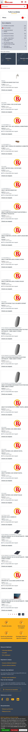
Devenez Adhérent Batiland (9, 663)
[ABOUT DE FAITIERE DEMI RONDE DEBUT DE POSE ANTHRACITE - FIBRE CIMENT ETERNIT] (17, 322)
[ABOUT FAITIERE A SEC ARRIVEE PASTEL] (17, 445)
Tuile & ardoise (7, 27)
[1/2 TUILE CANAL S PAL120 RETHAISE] (17, 98)
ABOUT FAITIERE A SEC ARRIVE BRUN (11, 429)
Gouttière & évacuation (9, 25)
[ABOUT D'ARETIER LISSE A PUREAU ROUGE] (17, 275)
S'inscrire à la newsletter (11, 689)
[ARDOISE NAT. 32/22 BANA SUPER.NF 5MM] (17, 575)
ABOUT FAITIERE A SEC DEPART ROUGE (11, 495)
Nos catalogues (6, 655)
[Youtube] (12, 699)
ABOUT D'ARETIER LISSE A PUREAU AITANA (12, 259)
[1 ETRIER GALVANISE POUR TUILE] (17, 76)
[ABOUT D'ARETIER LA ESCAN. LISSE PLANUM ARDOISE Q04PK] (17, 230)
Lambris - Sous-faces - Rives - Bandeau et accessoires (9, 39)
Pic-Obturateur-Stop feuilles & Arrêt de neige (9, 43)
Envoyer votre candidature (9, 677)
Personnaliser (23, 730)
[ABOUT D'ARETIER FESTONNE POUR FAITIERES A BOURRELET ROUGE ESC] (17, 206)
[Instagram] (7, 699)
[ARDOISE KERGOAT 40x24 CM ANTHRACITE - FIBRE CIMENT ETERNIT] (17, 553)
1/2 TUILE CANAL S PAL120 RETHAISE (11, 104)
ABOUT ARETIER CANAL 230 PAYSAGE (11, 168)
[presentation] (1, 2)
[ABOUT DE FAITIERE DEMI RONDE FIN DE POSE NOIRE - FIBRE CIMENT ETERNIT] (17, 377)
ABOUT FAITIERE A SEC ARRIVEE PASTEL (11, 451)
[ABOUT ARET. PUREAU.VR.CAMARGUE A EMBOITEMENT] (17, 141)
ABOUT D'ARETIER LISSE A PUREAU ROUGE (12, 281)
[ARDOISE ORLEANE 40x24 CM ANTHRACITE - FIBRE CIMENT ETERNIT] (17, 596)
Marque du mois (6, 711)
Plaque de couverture (8, 33)
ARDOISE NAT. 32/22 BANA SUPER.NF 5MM (12, 580)
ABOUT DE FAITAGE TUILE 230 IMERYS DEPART (13, 303)
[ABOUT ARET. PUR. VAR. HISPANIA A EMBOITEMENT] (17, 120)
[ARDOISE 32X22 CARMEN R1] (17, 511)
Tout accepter (5, 730)
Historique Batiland (7, 650)
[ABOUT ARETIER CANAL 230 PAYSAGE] (17, 162)
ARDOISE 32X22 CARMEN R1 (8, 517)
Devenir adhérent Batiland (9, 665)
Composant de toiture (9, 35)
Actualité (4, 652)
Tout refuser (14, 730)
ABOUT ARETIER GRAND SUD (9, 190)
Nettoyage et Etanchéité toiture (8, 47)
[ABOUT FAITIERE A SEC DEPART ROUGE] (17, 489)
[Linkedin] (17, 699)
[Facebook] (2, 699)
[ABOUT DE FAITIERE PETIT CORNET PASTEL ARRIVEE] (17, 403)
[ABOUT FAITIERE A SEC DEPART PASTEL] (17, 467)
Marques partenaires (7, 709)
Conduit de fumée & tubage (8, 31)
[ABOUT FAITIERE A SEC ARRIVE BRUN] (17, 423)
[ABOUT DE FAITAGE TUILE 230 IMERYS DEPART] (17, 297)
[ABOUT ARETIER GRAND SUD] (17, 184)
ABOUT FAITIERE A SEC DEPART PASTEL (11, 473)
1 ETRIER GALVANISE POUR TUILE (10, 82)
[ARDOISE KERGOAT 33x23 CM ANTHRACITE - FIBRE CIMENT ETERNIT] (17, 532)
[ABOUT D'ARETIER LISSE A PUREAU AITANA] (17, 253)
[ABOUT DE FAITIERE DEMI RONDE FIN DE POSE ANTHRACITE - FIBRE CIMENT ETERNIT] (17, 349)
